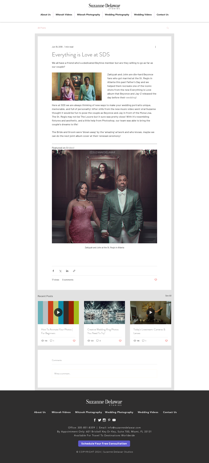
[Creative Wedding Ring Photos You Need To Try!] (104, 312)
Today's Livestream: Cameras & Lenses (149, 331)
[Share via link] (74, 271)
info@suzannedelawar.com (124, 427)
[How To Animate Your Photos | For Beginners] (58, 312)
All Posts (42, 27)
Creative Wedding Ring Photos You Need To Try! (103, 331)
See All (168, 295)
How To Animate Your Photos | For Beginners (57, 331)
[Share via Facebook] (53, 271)
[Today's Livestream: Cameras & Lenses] (150, 312)
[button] (167, 28)
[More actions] (155, 46)
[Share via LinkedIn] (67, 271)
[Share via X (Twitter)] (60, 271)
